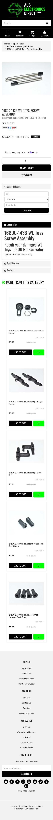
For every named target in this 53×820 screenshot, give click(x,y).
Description (11, 224)
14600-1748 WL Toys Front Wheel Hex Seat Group (26, 545)
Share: (5, 127)
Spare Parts (18, 43)
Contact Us (26, 703)
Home (7, 43)
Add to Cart (28, 168)
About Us (26, 697)
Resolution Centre (26, 678)
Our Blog (26, 708)
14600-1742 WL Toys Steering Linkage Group (25, 403)
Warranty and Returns (26, 732)
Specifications (12, 263)
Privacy (26, 737)
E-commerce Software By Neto (26, 809)
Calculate (27, 210)
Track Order (26, 673)
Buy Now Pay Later (26, 684)
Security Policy (26, 747)
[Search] (47, 23)
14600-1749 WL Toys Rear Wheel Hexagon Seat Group (23, 616)
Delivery (26, 727)
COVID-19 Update (26, 713)
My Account (26, 668)
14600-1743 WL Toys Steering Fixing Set (25, 474)
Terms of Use (26, 742)
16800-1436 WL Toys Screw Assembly (24, 49)
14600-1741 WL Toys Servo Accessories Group (26, 332)
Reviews (10, 270)
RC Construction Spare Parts (20, 46)
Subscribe (25, 773)
